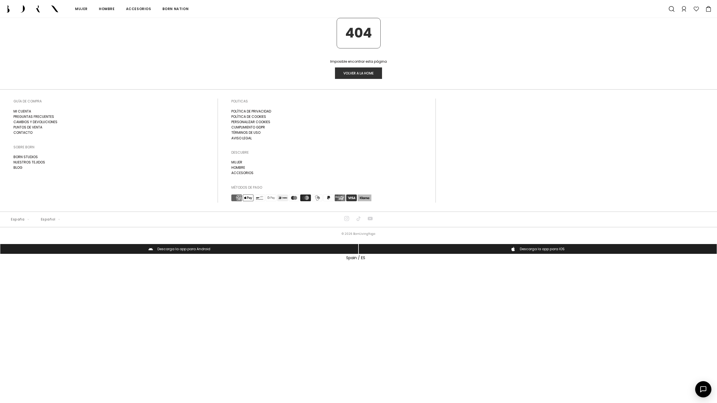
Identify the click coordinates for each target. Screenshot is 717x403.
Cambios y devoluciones (35, 122)
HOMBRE (238, 167)
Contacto (22, 132)
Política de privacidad (251, 111)
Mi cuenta (22, 111)
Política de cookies (248, 116)
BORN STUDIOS (25, 156)
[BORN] (32, 9)
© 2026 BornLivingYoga (358, 234)
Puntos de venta (27, 127)
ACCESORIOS (242, 172)
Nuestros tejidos (29, 162)
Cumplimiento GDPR (248, 127)
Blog (17, 167)
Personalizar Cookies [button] (250, 122)
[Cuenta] (684, 9)
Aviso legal (241, 138)
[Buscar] (671, 9)
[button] (708, 9)
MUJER (236, 162)
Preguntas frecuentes (33, 116)
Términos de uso (245, 132)
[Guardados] (696, 9)
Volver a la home (358, 73)
